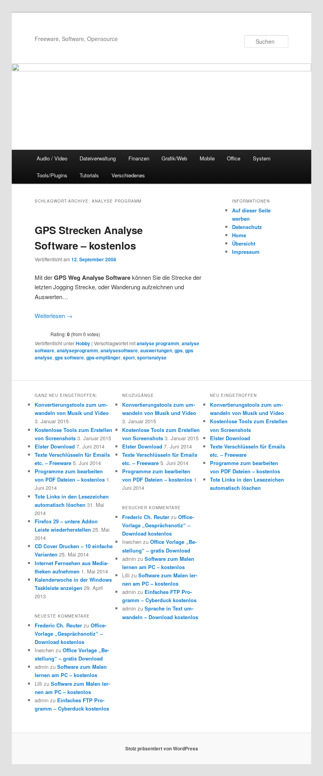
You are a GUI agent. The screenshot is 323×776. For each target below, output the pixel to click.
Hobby (83, 343)
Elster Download (55, 446)
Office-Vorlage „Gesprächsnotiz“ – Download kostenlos (70, 634)
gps (178, 350)
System (262, 158)
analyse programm (158, 343)
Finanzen (138, 158)
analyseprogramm (77, 350)
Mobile (207, 158)
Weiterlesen (53, 315)
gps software (69, 357)
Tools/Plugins (52, 175)
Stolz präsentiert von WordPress (161, 748)
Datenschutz (247, 227)
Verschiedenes (128, 175)
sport (129, 357)
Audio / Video (52, 158)
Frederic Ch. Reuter (58, 625)
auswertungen (156, 350)
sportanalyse (152, 357)
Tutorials (89, 175)
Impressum (246, 251)
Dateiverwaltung (98, 158)
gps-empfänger (103, 357)
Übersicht (243, 243)
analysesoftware (119, 350)
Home (239, 235)
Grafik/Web (174, 158)
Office (233, 158)
